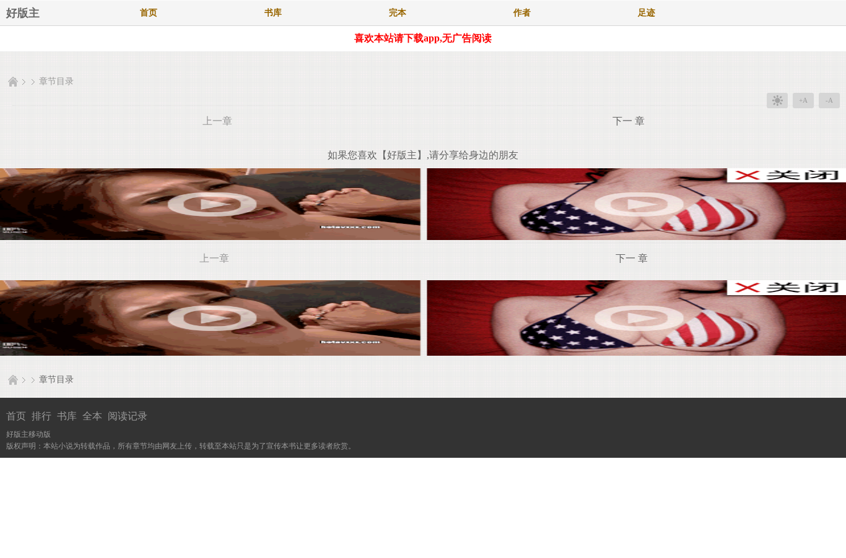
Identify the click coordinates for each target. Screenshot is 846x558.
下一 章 (629, 121)
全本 (92, 416)
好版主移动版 (28, 434)
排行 (41, 416)
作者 (522, 12)
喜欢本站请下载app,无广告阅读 (423, 38)
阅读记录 (127, 416)
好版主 (23, 13)
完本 (397, 12)
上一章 (217, 121)
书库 (273, 12)
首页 (148, 12)
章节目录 (56, 81)
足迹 (646, 12)
